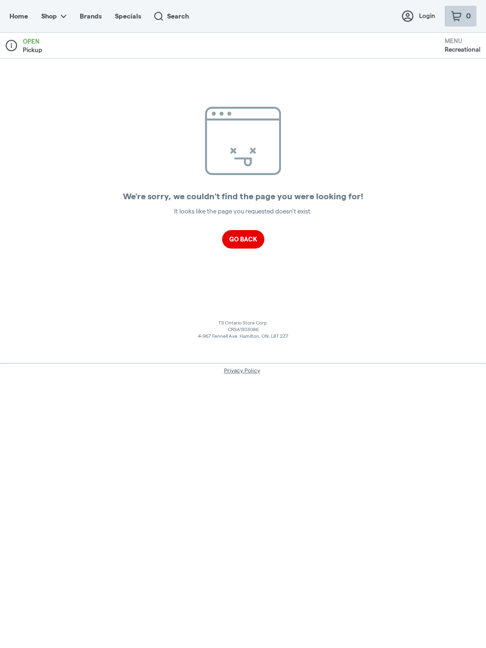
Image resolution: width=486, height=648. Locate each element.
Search (178, 16)
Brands (91, 16)
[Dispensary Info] (11, 45)
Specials (128, 16)
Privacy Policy (242, 370)
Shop (49, 16)
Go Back (243, 239)
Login (427, 15)
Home (18, 16)
